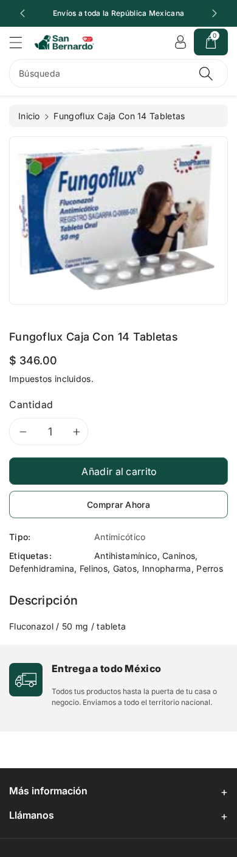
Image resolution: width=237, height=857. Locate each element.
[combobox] (118, 73)
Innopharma (166, 568)
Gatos (125, 568)
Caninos (178, 555)
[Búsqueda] (206, 73)
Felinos (94, 568)
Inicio (29, 116)
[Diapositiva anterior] (22, 13)
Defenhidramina (41, 568)
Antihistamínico (125, 555)
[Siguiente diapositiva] (214, 13)
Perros (209, 568)
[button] (21, 42)
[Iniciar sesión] (180, 42)
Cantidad (31, 404)
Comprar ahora (118, 504)
